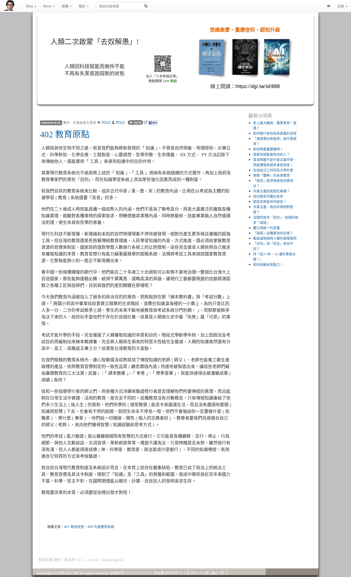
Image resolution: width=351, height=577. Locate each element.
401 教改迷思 (74, 526)
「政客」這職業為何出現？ (273, 233)
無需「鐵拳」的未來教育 (271, 175)
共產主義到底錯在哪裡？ (271, 191)
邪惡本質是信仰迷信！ (270, 201)
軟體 (65, 6)
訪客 (341, 6)
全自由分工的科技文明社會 (273, 170)
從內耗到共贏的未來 (268, 196)
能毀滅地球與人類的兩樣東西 (275, 238)
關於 (82, 6)
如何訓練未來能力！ (268, 264)
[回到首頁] (13, 5)
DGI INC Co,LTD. (139, 572)
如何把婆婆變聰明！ (268, 149)
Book (47, 6)
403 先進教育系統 (100, 526)
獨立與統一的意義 (266, 228)
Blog (30, 6)
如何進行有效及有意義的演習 (275, 133)
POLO (106, 122)
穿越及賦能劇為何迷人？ (271, 154)
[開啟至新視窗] (145, 122)
